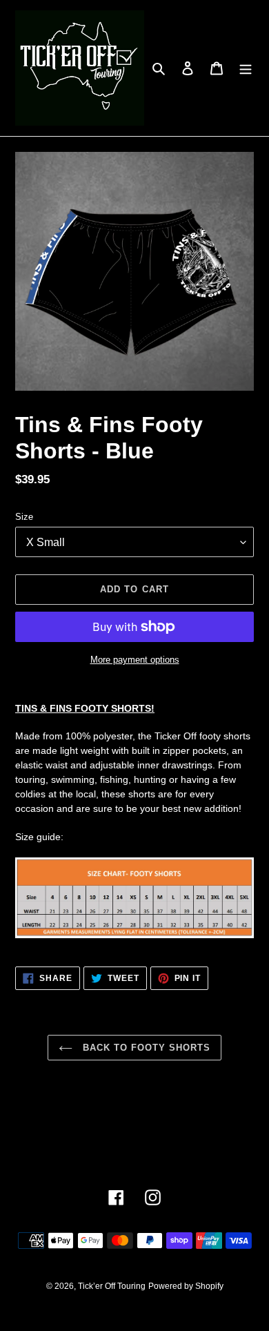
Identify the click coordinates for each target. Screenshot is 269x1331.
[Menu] (245, 68)
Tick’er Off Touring (112, 1286)
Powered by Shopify (185, 1286)
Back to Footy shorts (145, 1047)
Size (24, 517)
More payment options (134, 659)
